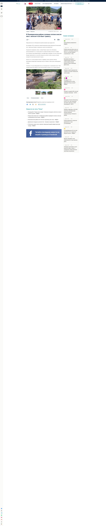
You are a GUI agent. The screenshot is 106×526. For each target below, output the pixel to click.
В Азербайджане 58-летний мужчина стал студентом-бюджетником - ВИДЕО (70, 132)
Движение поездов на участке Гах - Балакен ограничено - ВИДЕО (43, 121)
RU (1, 6)
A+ (58, 40)
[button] (73, 3)
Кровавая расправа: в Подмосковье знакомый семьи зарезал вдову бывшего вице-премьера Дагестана (70, 61)
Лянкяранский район (35, 97)
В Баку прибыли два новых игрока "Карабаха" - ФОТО (72, 0)
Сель (28, 97)
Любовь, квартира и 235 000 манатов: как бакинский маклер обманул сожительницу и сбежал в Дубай (70, 112)
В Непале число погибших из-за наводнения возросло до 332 (18, 0)
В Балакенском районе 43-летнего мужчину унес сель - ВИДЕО (43, 119)
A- (55, 39)
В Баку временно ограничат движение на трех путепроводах (70, 122)
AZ (1, 3)
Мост (42, 97)
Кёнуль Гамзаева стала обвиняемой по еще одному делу (70, 140)
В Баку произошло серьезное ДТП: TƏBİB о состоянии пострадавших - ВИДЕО (46, 0)
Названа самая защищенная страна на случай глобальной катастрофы (71, 71)
